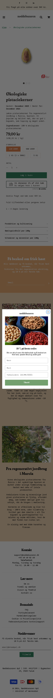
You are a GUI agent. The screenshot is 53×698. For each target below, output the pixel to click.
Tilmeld (26, 383)
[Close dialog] (48, 312)
